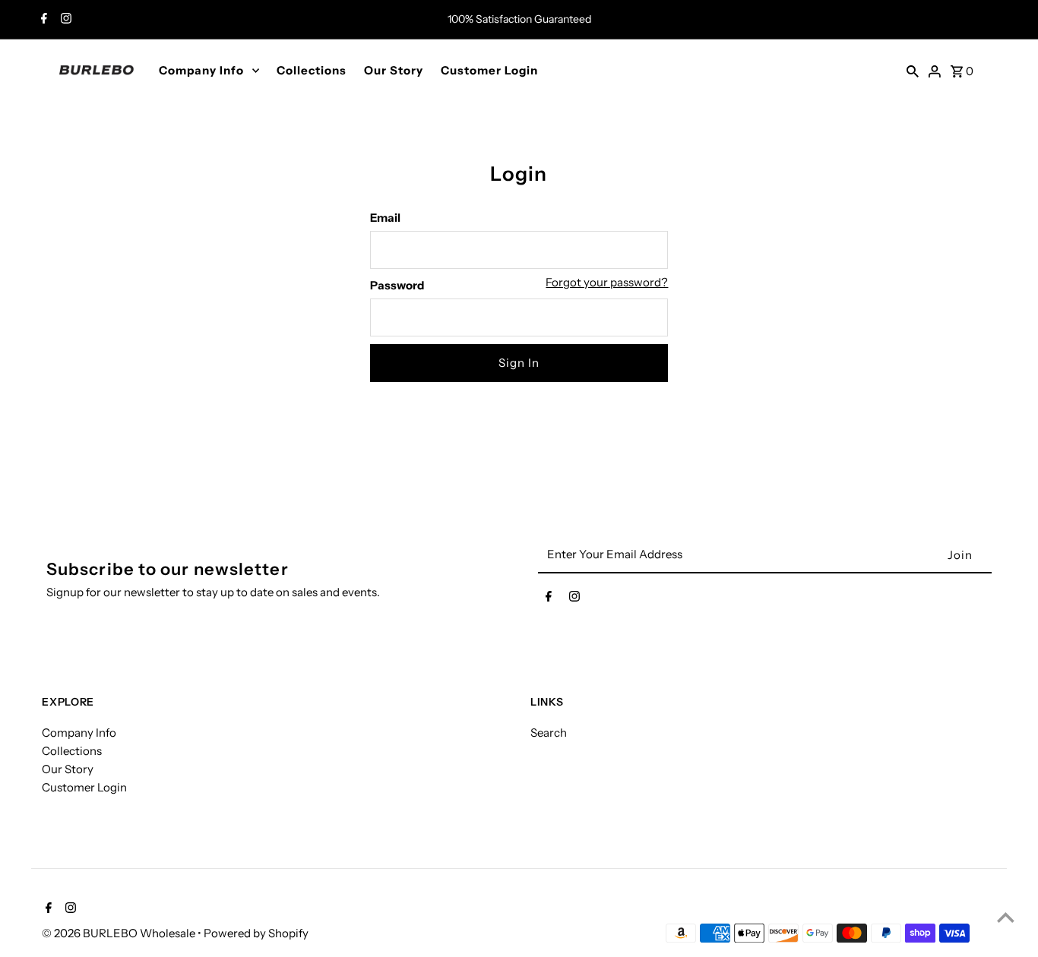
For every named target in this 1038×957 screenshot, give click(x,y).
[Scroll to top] (1006, 917)
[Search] (912, 70)
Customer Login (489, 70)
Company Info (201, 70)
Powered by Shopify (256, 933)
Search (548, 732)
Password (397, 285)
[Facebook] (42, 20)
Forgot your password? (607, 282)
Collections (312, 70)
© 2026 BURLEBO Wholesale (120, 933)
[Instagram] (64, 20)
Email (385, 217)
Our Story (393, 70)
